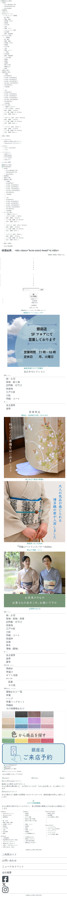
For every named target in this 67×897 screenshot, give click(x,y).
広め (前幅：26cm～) (10, 114)
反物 (5, 68)
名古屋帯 (6, 32)
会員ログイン (8, 154)
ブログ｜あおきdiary (10, 147)
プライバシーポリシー (9, 841)
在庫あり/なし (61, 254)
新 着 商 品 (34, 412)
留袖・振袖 (7, 19)
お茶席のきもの (29, 837)
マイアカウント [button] (6, 152)
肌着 (10, 682)
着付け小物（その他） (31, 820)
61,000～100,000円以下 (11, 81)
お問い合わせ (9, 860)
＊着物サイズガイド (9, 106)
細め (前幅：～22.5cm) (11, 110)
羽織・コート (8, 28)
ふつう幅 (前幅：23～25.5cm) (13, 112)
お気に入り (5, 12)
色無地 (6, 23)
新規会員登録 (8, 156)
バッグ (9, 698)
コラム (6, 149)
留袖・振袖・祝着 (15, 618)
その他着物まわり (15, 708)
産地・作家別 (6, 136)
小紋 (5, 26)
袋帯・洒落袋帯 (8, 33)
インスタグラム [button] (6, 139)
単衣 (8, 645)
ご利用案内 (33, 305)
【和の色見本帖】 (30, 840)
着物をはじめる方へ (30, 842)
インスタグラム (52, 827)
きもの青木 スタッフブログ (12, 774)
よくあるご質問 (6, 162)
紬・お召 (10, 378)
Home (5, 246)
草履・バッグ (29, 829)
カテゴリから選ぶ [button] (7, 35)
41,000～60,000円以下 (10, 79)
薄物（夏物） (13, 648)
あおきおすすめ (7, 815)
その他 (11, 685)
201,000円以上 (8, 85)
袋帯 (8, 408)
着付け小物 (7, 64)
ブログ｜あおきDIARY (54, 829)
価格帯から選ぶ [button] (6, 72)
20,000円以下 (8, 75)
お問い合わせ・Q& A (8, 847)
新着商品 (4, 10)
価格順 (50, 254)
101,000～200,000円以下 (11, 83)
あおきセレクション (34, 371)
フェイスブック (52, 830)
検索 (42, 289)
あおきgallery (8, 8)
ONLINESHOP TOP (9, 6)
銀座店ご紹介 (51, 813)
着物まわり (7, 66)
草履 (8, 695)
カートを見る (8, 157)
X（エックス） (52, 832)
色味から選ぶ (6, 70)
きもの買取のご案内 (53, 817)
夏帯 (8, 662)
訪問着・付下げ (8, 21)
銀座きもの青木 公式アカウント (13, 141)
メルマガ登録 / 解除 (53, 834)
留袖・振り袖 (13, 382)
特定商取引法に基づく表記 (10, 839)
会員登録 (34, 301)
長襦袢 (6, 63)
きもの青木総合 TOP (10, 4)
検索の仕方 (35, 302)
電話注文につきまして (9, 843)
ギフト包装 (12, 675)
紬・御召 (6, 17)
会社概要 (50, 815)
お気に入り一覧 (33, 307)
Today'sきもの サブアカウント (12, 143)
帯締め (6, 59)
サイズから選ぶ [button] (6, 105)
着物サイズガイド (30, 839)
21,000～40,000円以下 (10, 77)
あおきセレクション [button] (7, 13)
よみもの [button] (4, 146)
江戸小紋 (6, 24)
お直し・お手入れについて (10, 845)
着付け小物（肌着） (30, 819)
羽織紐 (9, 705)
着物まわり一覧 (14, 692)
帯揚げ (6, 61)
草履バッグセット (15, 702)
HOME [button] (4, 2)
